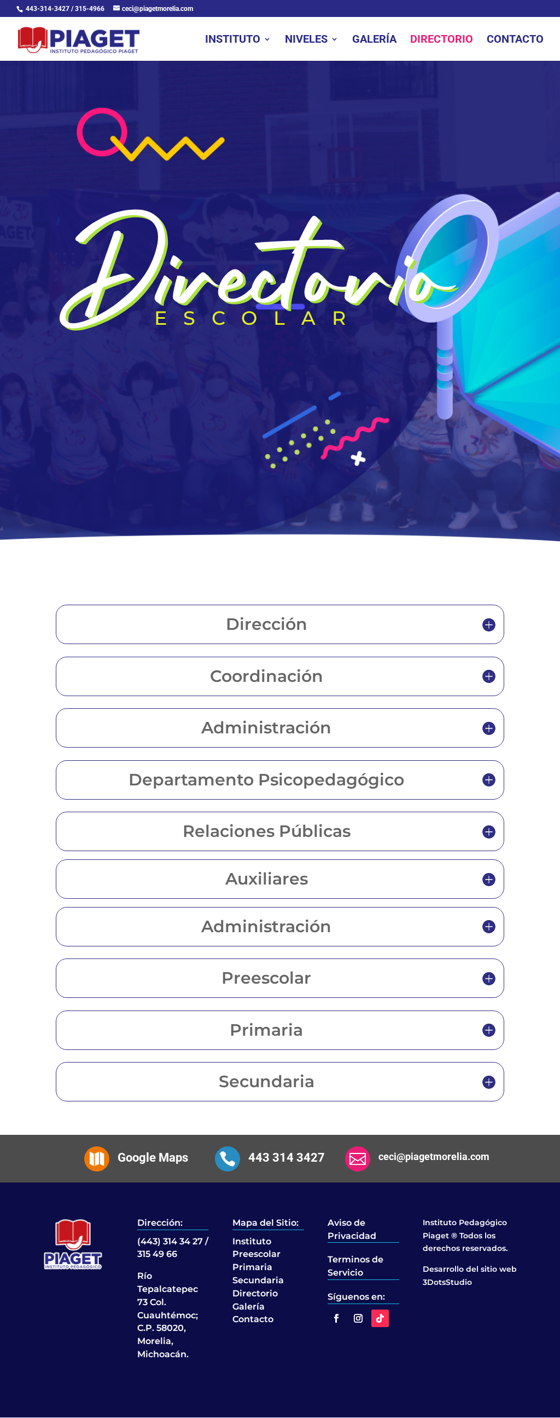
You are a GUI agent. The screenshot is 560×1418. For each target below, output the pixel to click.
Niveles (306, 40)
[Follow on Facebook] (336, 1318)
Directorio (441, 40)
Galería (374, 40)
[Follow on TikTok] (380, 1318)
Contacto (515, 40)
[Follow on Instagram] (358, 1318)
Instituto (232, 40)
